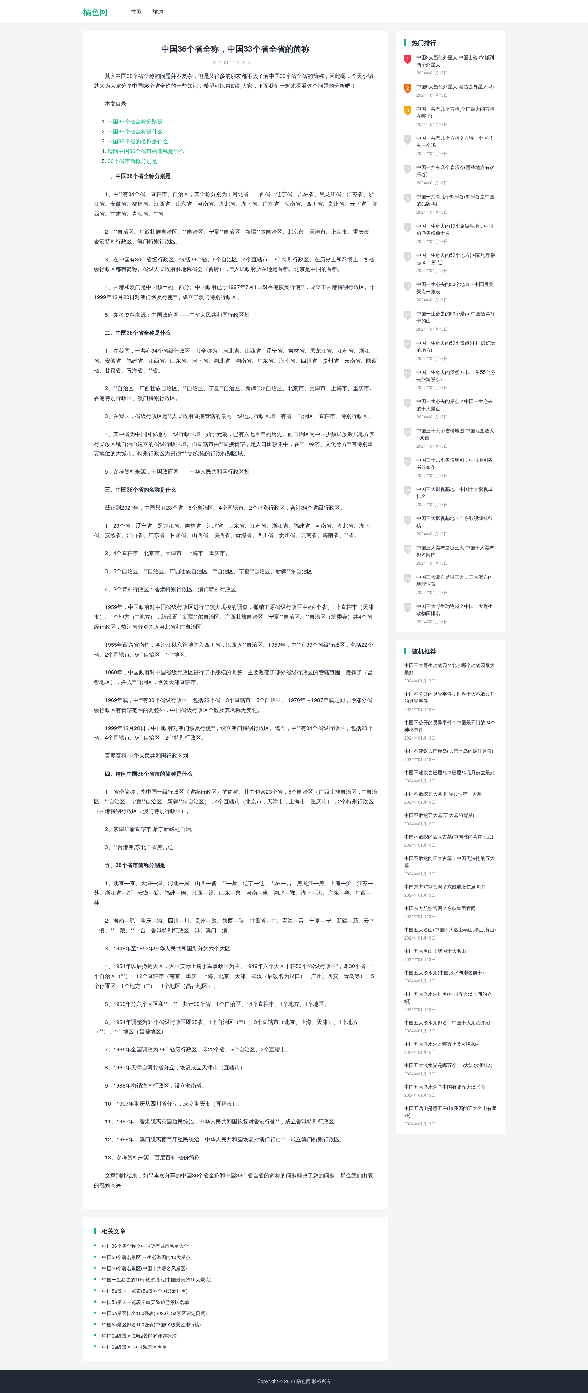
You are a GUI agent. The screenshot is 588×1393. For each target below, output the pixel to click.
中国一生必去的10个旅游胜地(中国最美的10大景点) (157, 1279)
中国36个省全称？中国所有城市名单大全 (145, 1245)
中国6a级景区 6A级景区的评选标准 (139, 1335)
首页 (136, 11)
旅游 (157, 11)
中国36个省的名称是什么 (138, 141)
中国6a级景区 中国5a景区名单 (134, 1346)
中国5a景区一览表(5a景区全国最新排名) (145, 1290)
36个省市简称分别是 (132, 161)
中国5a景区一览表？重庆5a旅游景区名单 (145, 1301)
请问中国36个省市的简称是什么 (146, 151)
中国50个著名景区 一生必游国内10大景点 (146, 1257)
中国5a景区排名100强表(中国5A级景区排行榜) (151, 1324)
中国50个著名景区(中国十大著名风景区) (144, 1268)
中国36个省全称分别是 (135, 121)
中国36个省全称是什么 (135, 131)
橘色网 (95, 11)
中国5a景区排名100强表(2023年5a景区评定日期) (154, 1313)
